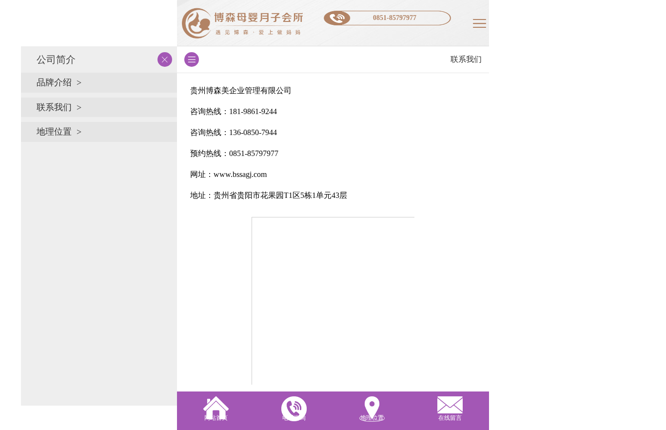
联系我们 (54, 107)
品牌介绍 (54, 82)
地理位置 (54, 132)
